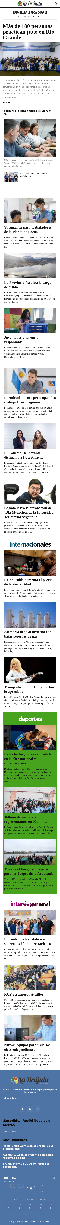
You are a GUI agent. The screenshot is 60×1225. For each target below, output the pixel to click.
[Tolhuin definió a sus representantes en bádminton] (30, 800)
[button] (4, 4)
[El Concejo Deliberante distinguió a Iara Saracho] (30, 436)
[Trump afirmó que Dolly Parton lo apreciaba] (30, 670)
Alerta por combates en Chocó (30, 16)
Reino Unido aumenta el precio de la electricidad (28, 1147)
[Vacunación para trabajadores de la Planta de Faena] (30, 210)
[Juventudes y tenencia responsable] (30, 321)
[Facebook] (22, 1109)
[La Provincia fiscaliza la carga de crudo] (30, 265)
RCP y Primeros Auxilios (23, 994)
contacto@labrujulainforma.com (38, 1098)
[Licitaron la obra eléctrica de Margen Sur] (30, 138)
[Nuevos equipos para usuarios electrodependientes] (30, 1028)
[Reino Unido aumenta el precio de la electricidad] (30, 563)
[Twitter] (37, 1109)
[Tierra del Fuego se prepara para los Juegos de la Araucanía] (30, 852)
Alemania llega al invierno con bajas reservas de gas (28, 1156)
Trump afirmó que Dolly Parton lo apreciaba (26, 1165)
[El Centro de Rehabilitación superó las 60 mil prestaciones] (30, 922)
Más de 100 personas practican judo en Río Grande (28, 32)
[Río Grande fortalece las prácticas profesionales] (11, 177)
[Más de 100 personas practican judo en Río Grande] (30, 59)
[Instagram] (30, 1109)
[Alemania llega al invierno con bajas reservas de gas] (30, 615)
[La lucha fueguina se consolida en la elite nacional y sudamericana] (30, 737)
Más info (6, 102)
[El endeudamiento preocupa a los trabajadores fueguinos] (30, 381)
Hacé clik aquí (9, 1131)
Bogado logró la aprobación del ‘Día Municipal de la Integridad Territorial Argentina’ (28, 512)
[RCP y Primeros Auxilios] (30, 977)
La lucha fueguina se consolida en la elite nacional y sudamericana (27, 758)
